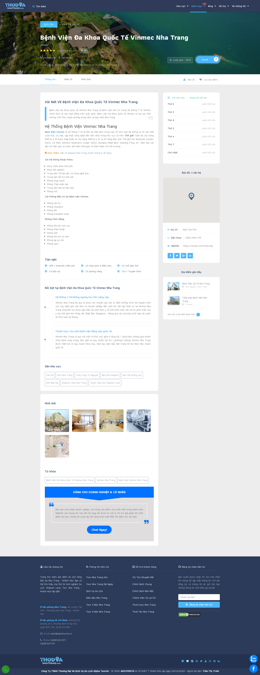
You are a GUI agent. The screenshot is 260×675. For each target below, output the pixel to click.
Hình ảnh (86, 79)
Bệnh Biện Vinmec (54, 132)
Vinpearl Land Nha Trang (74, 383)
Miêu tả (68, 79)
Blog (211, 6)
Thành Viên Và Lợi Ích (144, 598)
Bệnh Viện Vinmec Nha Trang (133, 480)
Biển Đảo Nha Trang (96, 598)
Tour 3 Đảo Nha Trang (98, 605)
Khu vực (181, 6)
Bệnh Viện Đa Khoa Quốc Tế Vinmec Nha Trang (69, 480)
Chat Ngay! (99, 529)
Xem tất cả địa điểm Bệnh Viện (181, 314)
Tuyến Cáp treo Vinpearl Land (105, 383)
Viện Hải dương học (132, 375)
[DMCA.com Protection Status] (189, 614)
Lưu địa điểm (210, 79)
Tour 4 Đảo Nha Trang (98, 612)
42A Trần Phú (67, 57)
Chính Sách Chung (142, 584)
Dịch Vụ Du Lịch (94, 591)
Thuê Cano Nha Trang (144, 605)
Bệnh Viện (49, 24)
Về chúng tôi (239, 6)
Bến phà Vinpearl (110, 375)
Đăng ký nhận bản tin (200, 604)
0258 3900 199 (50, 57)
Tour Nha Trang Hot (97, 577)
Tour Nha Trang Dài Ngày (99, 584)
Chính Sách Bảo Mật (142, 591)
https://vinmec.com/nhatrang (198, 246)
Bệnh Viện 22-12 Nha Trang (196, 283)
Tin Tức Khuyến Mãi (143, 577)
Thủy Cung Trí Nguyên (87, 375)
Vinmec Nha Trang (106, 480)
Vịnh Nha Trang (64, 375)
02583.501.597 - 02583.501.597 (53, 641)
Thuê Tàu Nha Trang (143, 612)
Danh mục (198, 5)
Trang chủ (45, 65)
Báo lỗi (191, 79)
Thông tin (50, 79)
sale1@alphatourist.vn (61, 633)
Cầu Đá (49, 375)
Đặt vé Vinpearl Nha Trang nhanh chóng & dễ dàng (85, 153)
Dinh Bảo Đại (52, 383)
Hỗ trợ (223, 6)
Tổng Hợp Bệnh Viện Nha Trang (194, 299)
